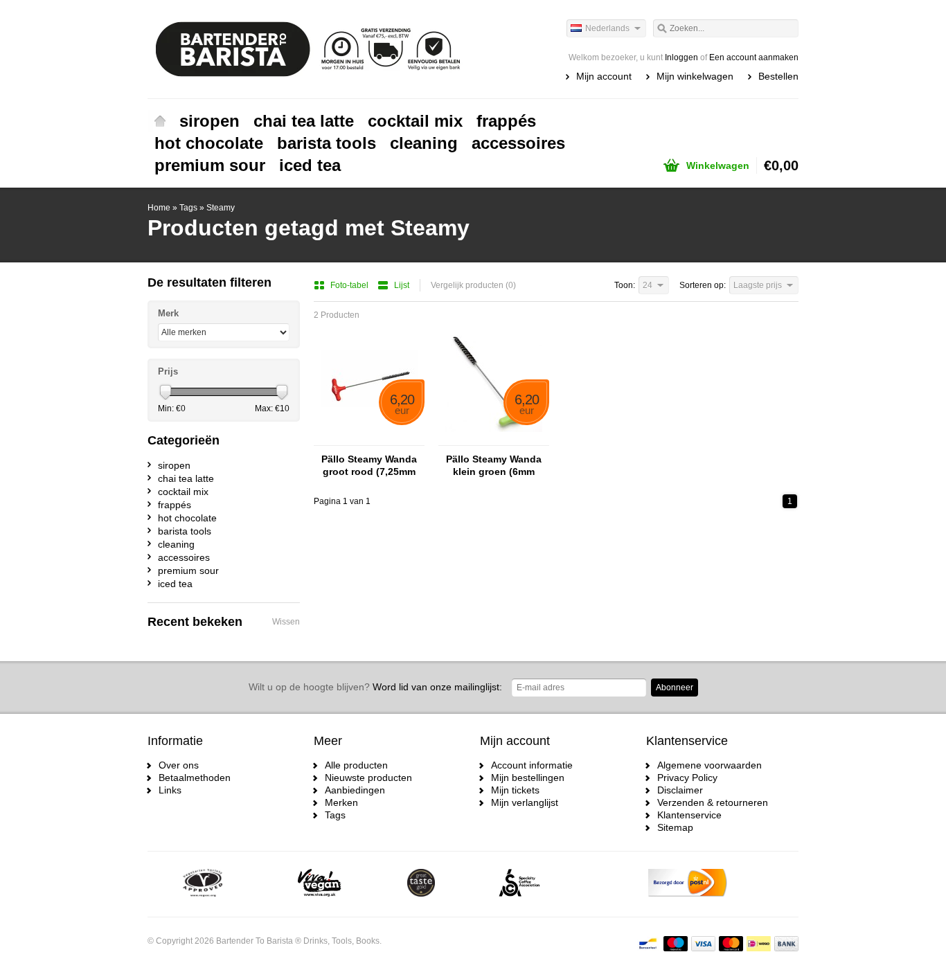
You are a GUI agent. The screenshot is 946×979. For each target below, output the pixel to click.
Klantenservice (689, 814)
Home (160, 121)
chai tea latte (303, 120)
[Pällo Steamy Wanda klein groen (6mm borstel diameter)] (493, 438)
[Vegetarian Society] (203, 884)
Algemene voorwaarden (709, 765)
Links (170, 790)
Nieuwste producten (368, 777)
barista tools (326, 143)
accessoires (518, 143)
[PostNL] (687, 884)
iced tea (310, 165)
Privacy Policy (687, 777)
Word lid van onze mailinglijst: (375, 686)
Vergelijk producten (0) (473, 285)
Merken (341, 802)
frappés (506, 120)
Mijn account (604, 76)
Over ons (179, 765)
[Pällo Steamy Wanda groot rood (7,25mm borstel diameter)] (369, 438)
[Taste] (421, 884)
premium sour (209, 165)
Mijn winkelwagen (695, 76)
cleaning (424, 143)
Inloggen (681, 57)
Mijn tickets (515, 790)
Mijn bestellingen (527, 777)
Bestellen (778, 76)
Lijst (401, 285)
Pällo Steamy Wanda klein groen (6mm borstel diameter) (494, 465)
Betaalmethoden (195, 777)
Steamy (220, 208)
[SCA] (519, 884)
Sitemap (675, 827)
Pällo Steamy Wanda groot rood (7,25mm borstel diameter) (369, 465)
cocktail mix (415, 120)
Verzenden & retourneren (712, 802)
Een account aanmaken (753, 57)
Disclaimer (680, 790)
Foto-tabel (350, 285)
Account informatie (532, 765)
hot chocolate (208, 143)
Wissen (286, 622)
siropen (209, 120)
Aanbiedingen (355, 790)
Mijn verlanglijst (524, 802)
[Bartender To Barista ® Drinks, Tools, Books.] (310, 48)
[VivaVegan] (319, 884)
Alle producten (356, 765)
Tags (188, 208)
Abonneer (674, 687)
